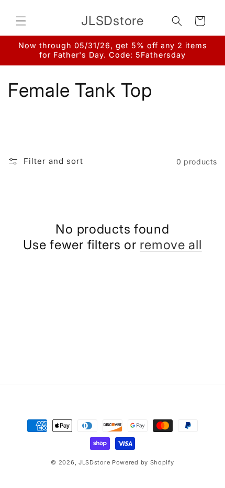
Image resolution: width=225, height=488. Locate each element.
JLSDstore (94, 462)
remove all (170, 244)
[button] (20, 20)
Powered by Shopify (143, 462)
